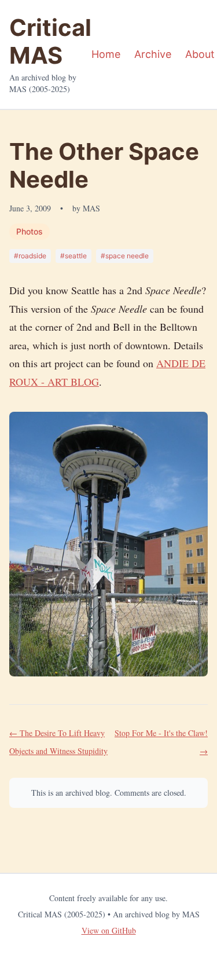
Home (105, 54)
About (200, 54)
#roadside (30, 255)
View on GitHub (109, 930)
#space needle (125, 255)
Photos (29, 231)
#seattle (73, 255)
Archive (152, 54)
